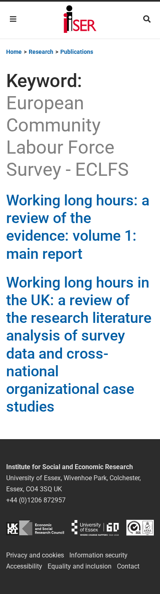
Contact (128, 566)
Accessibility (24, 566)
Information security (98, 555)
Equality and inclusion (80, 566)
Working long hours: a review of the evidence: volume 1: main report (77, 227)
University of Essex (95, 528)
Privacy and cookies (35, 555)
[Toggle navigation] (13, 19)
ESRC (35, 528)
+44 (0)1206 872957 (36, 500)
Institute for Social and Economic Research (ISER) (80, 20)
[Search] (147, 19)
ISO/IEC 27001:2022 (140, 528)
